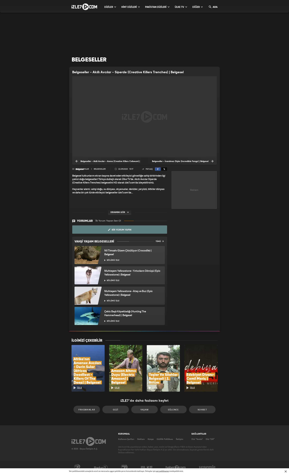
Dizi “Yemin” (197, 439)
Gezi (115, 409)
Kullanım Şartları (126, 439)
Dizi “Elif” (210, 439)
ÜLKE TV (180, 7)
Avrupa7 (124, 467)
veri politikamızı (162, 471)
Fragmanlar (86, 409)
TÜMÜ (158, 241)
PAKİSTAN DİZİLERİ (156, 7)
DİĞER (196, 7)
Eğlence (173, 409)
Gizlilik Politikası (165, 439)
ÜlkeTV (146, 467)
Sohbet (202, 409)
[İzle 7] (84, 6)
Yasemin (207, 467)
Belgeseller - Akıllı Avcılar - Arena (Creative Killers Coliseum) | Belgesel (108, 162)
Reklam (141, 439)
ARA (215, 7)
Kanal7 (77, 467)
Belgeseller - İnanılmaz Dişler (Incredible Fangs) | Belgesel (180, 161)
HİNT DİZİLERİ (129, 7)
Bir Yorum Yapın (121, 230)
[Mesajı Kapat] (286, 471)
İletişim (179, 439)
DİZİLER (109, 7)
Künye (151, 439)
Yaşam (144, 409)
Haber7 (176, 467)
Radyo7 (101, 467)
